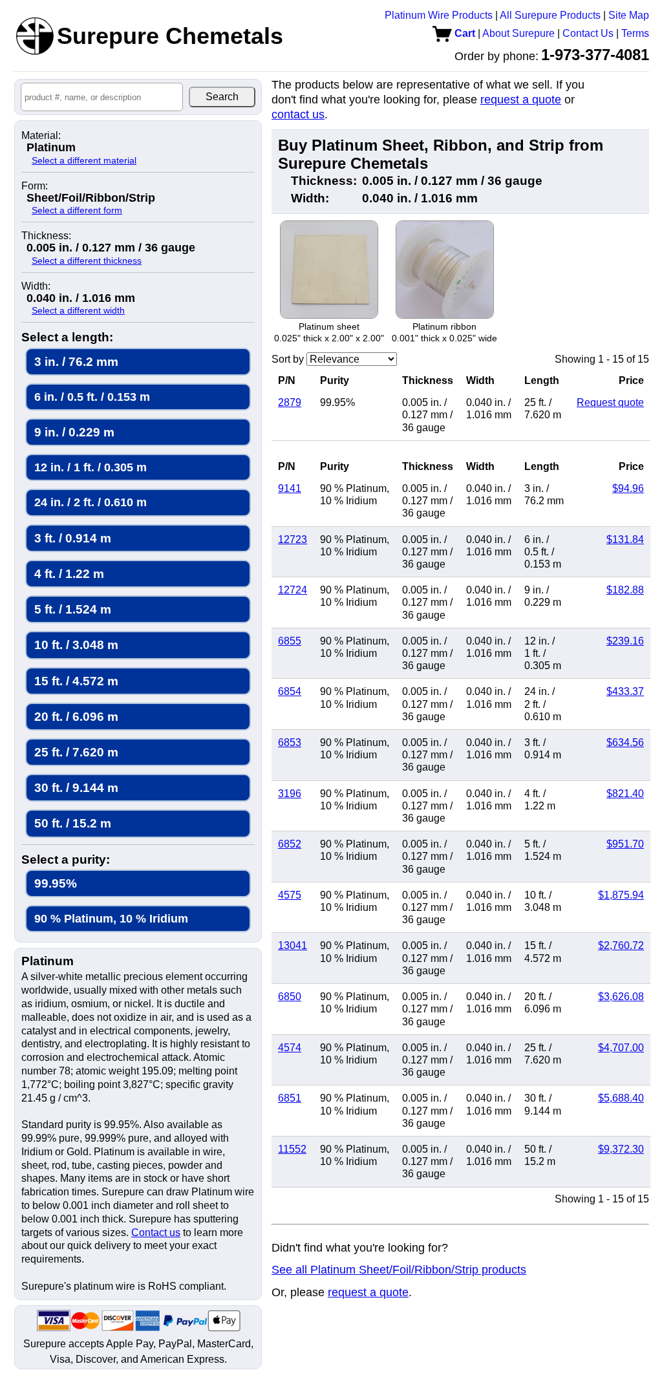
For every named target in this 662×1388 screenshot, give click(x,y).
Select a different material (84, 160)
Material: (41, 136)
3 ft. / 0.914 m (72, 538)
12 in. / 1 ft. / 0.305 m (90, 467)
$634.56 (625, 742)
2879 (289, 402)
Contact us (155, 1232)
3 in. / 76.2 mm (76, 361)
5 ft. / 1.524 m (72, 609)
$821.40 (625, 793)
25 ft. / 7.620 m (76, 752)
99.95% (55, 883)
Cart (463, 33)
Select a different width (78, 310)
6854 (289, 691)
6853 (289, 742)
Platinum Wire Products (439, 15)
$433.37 (625, 691)
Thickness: (46, 236)
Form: (34, 186)
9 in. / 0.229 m (74, 432)
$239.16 (625, 640)
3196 (289, 793)
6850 (289, 996)
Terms (635, 33)
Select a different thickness (87, 260)
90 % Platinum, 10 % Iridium (111, 918)
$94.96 (628, 488)
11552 (292, 1149)
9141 (289, 488)
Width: (35, 286)
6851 (289, 1098)
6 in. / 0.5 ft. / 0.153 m (92, 396)
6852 (289, 843)
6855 (289, 640)
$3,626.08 (621, 996)
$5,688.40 (621, 1098)
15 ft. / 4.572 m (76, 681)
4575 (289, 895)
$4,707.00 (621, 1047)
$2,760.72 (621, 945)
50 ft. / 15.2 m (72, 823)
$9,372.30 (621, 1149)
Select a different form (77, 210)
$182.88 (625, 589)
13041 (292, 945)
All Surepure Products (550, 15)
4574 (289, 1047)
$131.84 (625, 539)
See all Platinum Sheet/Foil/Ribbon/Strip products (399, 1269)
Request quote (610, 402)
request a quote (520, 99)
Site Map (628, 15)
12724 (292, 589)
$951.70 (625, 843)
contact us (298, 114)
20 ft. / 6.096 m (76, 716)
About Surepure (518, 33)
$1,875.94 (621, 895)
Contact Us (588, 33)
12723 (292, 539)
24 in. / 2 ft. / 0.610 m (90, 502)
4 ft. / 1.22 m (69, 574)
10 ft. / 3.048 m (76, 645)
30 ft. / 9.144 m (76, 788)
